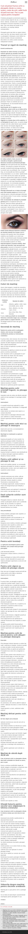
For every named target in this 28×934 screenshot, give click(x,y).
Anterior (2, 903)
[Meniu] (26, 2)
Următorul (3, 899)
